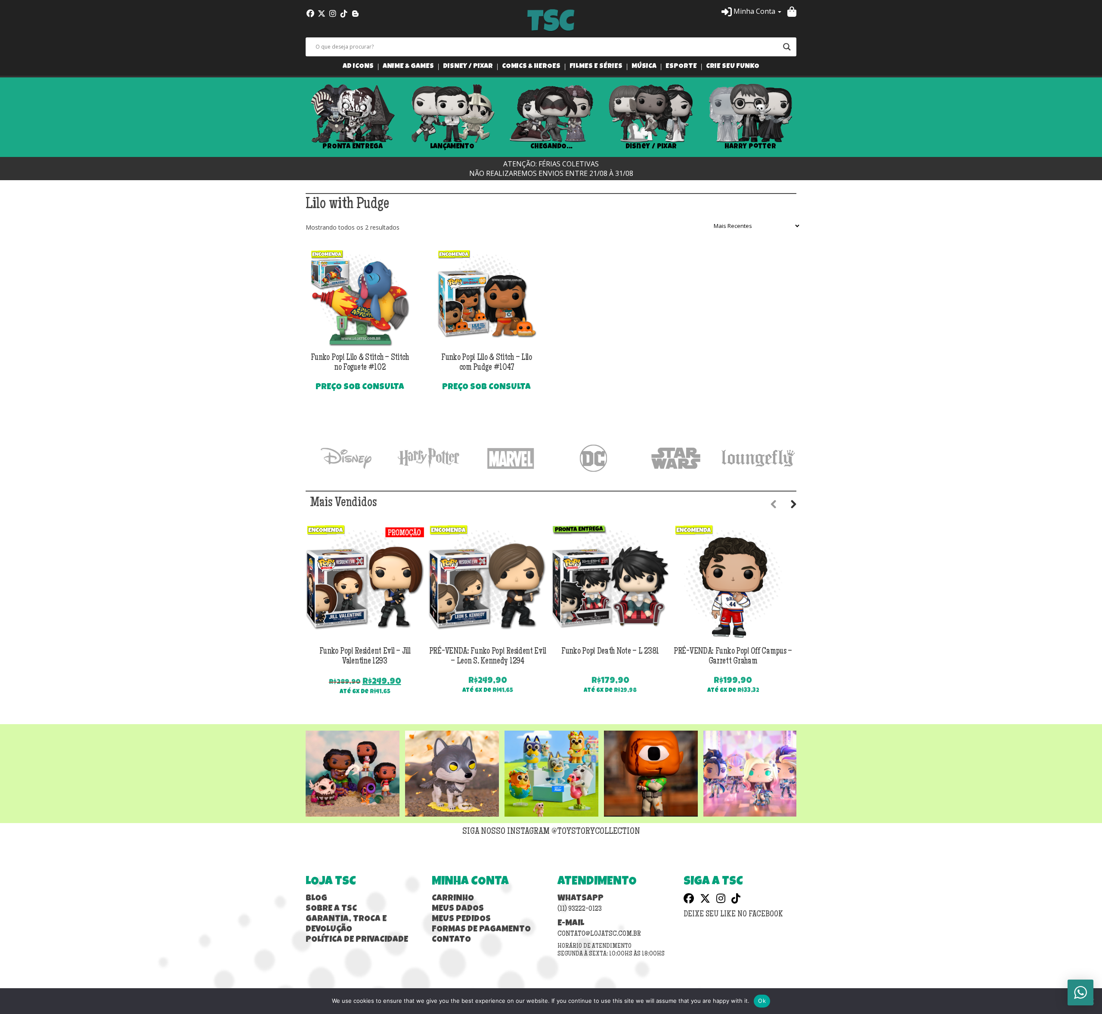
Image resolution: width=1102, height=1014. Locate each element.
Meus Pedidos (461, 919)
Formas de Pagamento (481, 929)
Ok (762, 1000)
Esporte (681, 67)
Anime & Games (408, 67)
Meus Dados (458, 909)
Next (809, 117)
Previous (292, 117)
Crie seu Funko (732, 67)
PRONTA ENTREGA (352, 146)
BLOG (316, 898)
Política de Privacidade (357, 940)
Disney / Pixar (468, 67)
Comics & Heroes (531, 67)
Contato (451, 940)
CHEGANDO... (551, 146)
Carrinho (453, 898)
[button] (751, 11)
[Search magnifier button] (787, 47)
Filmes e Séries (596, 67)
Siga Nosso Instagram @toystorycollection (551, 832)
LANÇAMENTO (452, 146)
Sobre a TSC (331, 909)
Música (643, 67)
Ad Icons (358, 67)
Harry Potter (750, 146)
